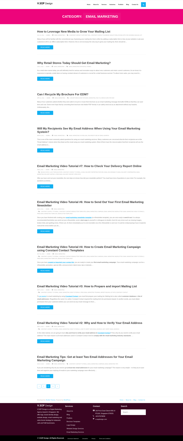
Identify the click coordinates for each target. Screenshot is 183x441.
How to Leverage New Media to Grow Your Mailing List (73, 31)
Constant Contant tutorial (78, 364)
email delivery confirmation (126, 172)
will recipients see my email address (97, 135)
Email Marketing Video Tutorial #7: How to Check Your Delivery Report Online (89, 166)
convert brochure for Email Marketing (83, 98)
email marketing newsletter (113, 211)
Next (57, 386)
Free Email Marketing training (90, 292)
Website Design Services (75, 428)
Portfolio (69, 418)
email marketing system (77, 135)
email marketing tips (111, 364)
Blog (134, 400)
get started (42, 296)
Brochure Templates (73, 421)
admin (48, 35)
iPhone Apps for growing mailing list (130, 35)
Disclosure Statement (73, 438)
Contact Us (141, 400)
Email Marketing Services (75, 432)
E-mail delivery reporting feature (92, 172)
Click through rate (55, 172)
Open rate (77, 174)
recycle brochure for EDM (105, 98)
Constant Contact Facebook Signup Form (104, 35)
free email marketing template (47, 213)
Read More (45, 47)
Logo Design (71, 425)
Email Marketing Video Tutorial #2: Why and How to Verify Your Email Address (89, 322)
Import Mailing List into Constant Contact (114, 292)
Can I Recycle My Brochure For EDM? (62, 94)
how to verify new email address (91, 329)
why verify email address (111, 329)
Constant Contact (71, 296)
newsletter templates (65, 213)
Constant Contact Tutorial (72, 172)
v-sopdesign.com (101, 419)
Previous (39, 386)
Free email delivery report (65, 174)
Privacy (93, 438)
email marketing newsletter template (79, 217)
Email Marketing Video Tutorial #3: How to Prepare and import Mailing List (87, 286)
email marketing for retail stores (80, 66)
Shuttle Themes (50, 400)
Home (121, 400)
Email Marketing (59, 35)
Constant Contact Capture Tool (79, 35)
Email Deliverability (110, 172)
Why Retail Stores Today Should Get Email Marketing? (74, 62)
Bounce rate (45, 172)
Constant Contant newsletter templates (72, 211)
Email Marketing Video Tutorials (133, 211)
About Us (128, 400)
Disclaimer (85, 438)
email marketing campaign (95, 211)
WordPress (67, 400)
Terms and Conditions (104, 438)
